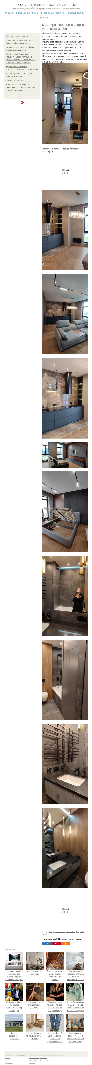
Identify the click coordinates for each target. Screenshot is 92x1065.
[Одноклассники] (65, 943)
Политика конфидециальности (38, 1058)
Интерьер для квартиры (53, 12)
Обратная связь (58, 1055)
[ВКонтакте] (47, 943)
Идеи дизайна (75, 12)
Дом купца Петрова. (15, 80)
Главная (9, 12)
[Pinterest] (56, 943)
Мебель (44, 17)
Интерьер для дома (27, 12)
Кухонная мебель (69, 932)
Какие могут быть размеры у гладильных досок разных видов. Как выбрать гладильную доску (20, 87)
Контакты (32, 1055)
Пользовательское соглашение (45, 1055)
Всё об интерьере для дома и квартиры (46, 5)
